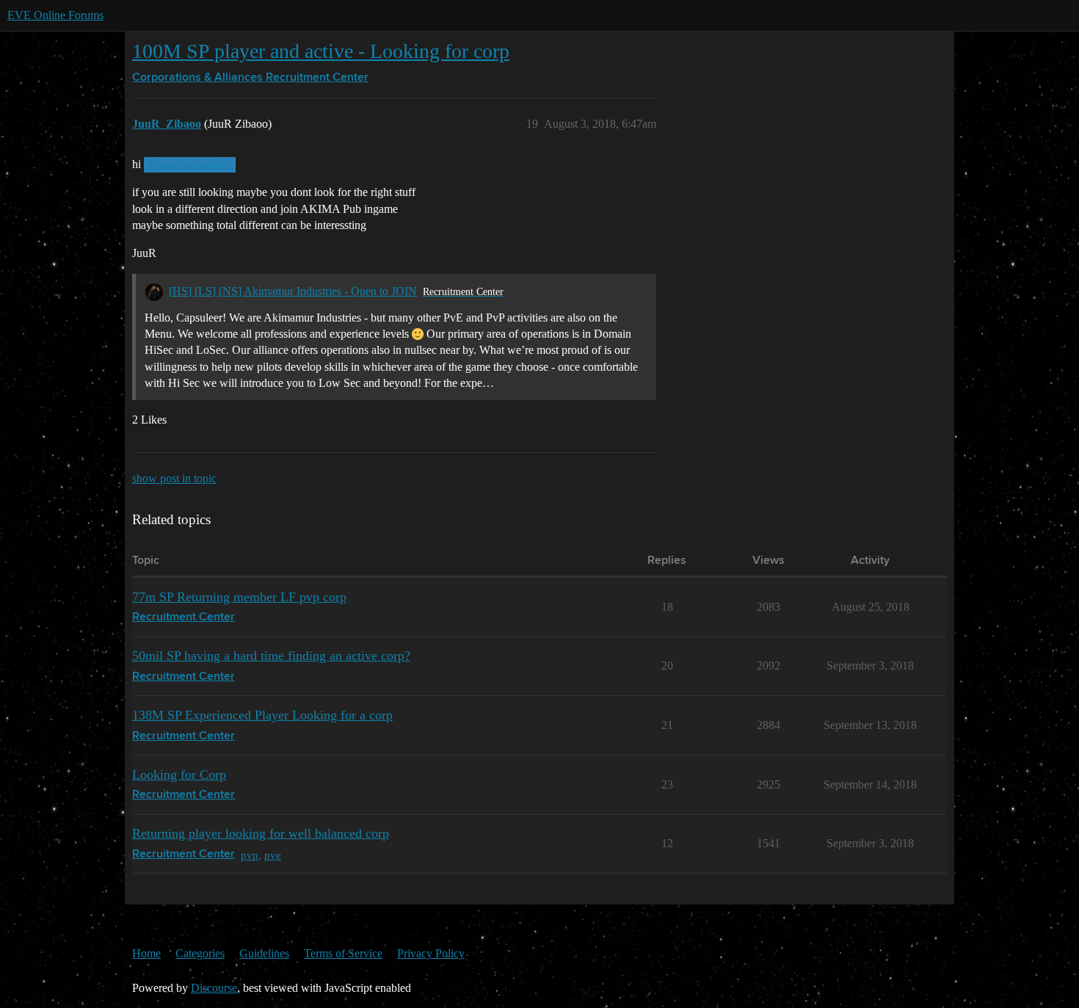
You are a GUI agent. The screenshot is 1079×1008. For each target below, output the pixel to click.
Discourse (214, 988)
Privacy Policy (431, 953)
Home (146, 953)
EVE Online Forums (55, 15)
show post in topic (174, 478)
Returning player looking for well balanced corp (260, 833)
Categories (200, 953)
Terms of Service (343, 953)
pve (272, 855)
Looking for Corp (179, 774)
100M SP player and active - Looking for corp (320, 51)
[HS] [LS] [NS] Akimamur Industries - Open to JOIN (293, 291)
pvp (249, 855)
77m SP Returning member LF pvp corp (239, 597)
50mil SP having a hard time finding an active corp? (271, 655)
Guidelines (264, 953)
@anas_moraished (190, 164)
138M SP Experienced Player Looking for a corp (262, 715)
